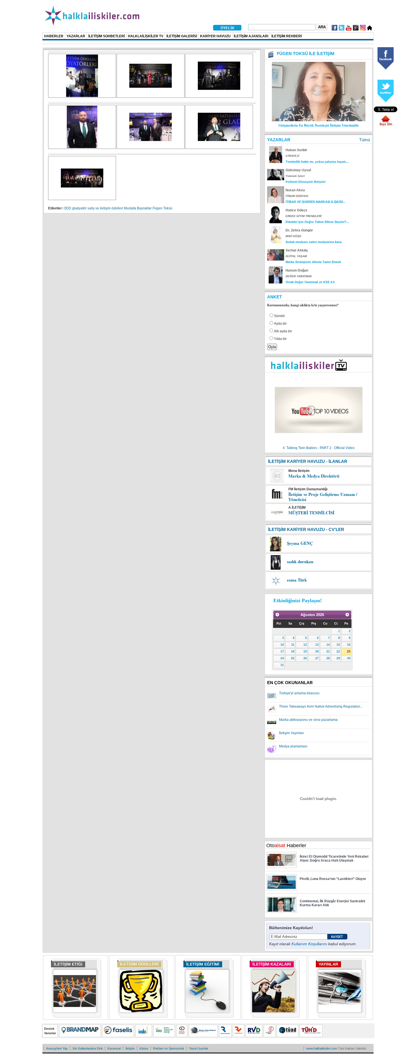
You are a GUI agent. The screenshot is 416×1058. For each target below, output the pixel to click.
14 (328, 644)
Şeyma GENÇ (300, 543)
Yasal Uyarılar (198, 1048)
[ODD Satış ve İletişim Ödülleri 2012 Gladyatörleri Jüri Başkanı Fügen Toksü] (82, 96)
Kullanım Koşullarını (309, 944)
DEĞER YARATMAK (299, 276)
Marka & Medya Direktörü (313, 476)
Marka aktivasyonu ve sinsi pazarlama (308, 720)
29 (338, 658)
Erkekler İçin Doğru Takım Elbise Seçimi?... (317, 222)
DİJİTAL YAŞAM (296, 256)
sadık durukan (300, 561)
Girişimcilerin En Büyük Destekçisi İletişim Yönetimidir (318, 125)
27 (317, 658)
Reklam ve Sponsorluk (168, 1048)
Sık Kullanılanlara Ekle (87, 1048)
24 (282, 658)
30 (348, 658)
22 (338, 651)
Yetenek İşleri (295, 175)
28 (328, 658)
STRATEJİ (292, 155)
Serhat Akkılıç (297, 250)
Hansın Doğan (297, 270)
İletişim (130, 1048)
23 (348, 651)
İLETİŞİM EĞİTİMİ (202, 964)
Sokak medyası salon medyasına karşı (314, 242)
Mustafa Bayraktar (138, 208)
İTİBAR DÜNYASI (297, 196)
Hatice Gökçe (296, 210)
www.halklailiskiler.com (321, 1048)
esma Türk (297, 580)
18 (292, 651)
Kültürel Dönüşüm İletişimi (305, 181)
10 (282, 644)
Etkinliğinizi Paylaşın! (297, 600)
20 (317, 651)
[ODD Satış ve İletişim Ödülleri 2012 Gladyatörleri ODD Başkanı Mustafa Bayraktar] (82, 147)
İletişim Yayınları (291, 733)
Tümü (364, 139)
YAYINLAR (328, 964)
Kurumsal (114, 1048)
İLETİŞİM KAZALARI (271, 964)
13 (317, 644)
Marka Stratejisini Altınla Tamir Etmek (313, 262)
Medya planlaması (293, 746)
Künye (144, 1048)
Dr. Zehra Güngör (299, 230)
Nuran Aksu (295, 190)
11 (292, 644)
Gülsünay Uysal (298, 170)
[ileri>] (347, 614)
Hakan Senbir (296, 150)
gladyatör (79, 208)
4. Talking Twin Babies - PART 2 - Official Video (319, 448)
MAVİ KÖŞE (293, 236)
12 (305, 644)
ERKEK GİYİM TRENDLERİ (303, 216)
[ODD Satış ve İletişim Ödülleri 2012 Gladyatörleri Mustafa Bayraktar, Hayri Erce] (150, 147)
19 (305, 651)
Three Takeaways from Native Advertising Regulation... (321, 706)
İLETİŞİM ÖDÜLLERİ (139, 964)
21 (328, 651)
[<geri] (277, 614)
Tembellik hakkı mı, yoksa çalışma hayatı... (317, 161)
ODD (67, 208)
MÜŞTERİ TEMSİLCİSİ (311, 513)
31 (282, 665)
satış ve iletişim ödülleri (105, 208)
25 (292, 658)
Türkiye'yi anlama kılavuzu (299, 693)
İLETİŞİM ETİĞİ (68, 964)
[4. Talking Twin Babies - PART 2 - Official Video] (319, 444)
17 (282, 651)
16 (348, 644)
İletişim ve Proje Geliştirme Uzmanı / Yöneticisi (322, 496)
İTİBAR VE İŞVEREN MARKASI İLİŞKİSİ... (315, 201)
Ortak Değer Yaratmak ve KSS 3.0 (310, 282)
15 (338, 644)
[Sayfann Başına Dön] (386, 125)
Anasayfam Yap (57, 1048)
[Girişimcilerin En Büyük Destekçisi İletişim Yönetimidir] (318, 120)
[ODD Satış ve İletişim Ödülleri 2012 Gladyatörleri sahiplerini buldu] (150, 96)
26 (305, 658)
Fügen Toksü (162, 208)
